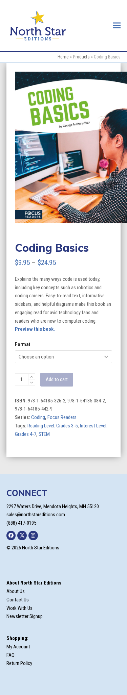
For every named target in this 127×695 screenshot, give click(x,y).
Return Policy (19, 663)
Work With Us (19, 608)
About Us (15, 591)
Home (63, 56)
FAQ (10, 655)
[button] (117, 25)
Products (81, 56)
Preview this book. (35, 329)
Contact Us (17, 600)
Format (22, 344)
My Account (18, 647)
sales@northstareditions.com (35, 515)
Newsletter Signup (24, 616)
